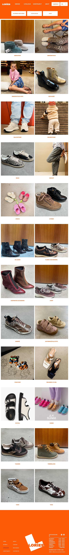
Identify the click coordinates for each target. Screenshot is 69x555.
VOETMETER (16, 551)
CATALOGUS (6, 547)
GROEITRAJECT (6, 551)
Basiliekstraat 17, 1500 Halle (56, 549)
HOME (4, 541)
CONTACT (15, 544)
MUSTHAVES (16, 547)
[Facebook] (64, 534)
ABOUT (14, 541)
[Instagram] (61, 534)
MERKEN (5, 544)
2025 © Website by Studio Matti (57, 551)
